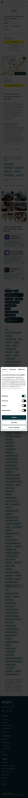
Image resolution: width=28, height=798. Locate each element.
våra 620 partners (11, 377)
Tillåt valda (14, 422)
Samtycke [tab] (4, 369)
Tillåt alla (14, 417)
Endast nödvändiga (14, 427)
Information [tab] (12, 369)
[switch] (24, 401)
